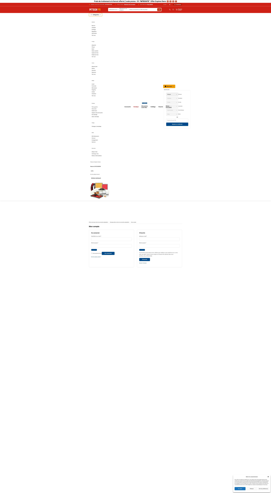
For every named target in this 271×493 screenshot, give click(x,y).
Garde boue (94, 110)
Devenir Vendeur (143, 263)
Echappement (95, 140)
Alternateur (94, 33)
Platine (93, 68)
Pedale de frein (95, 54)
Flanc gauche (95, 106)
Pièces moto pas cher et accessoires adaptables (98, 222)
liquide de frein (95, 52)
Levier (93, 84)
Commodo (94, 86)
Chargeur (94, 27)
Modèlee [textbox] (180, 98)
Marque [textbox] (180, 94)
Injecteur (94, 142)
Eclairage (94, 29)
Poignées (94, 89)
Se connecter (108, 253)
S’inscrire (144, 259)
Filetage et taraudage (96, 126)
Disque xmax (94, 151)
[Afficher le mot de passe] (94, 250)
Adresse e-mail (145, 236)
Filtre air (93, 138)
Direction (94, 70)
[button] (268, 476)
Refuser (252, 488)
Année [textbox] (179, 102)
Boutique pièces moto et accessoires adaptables (119, 222)
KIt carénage (94, 114)
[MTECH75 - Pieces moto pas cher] (95, 9)
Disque (93, 47)
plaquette (94, 45)
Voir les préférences (263, 488)
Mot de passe (97, 242)
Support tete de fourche (97, 112)
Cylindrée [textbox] (180, 106)
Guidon (93, 91)
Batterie (93, 25)
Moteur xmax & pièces (97, 155)
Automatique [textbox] (181, 110)
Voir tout (94, 35)
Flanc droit (94, 108)
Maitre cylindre (95, 50)
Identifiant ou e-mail (98, 236)
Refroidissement (95, 136)
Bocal (93, 49)
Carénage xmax (95, 153)
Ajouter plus (166, 89)
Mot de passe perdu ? (96, 256)
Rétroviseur (94, 87)
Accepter (240, 488)
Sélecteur (94, 72)
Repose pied (94, 66)
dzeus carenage (95, 116)
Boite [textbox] (179, 114)
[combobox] (180, 94)
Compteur (94, 93)
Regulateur (94, 31)
